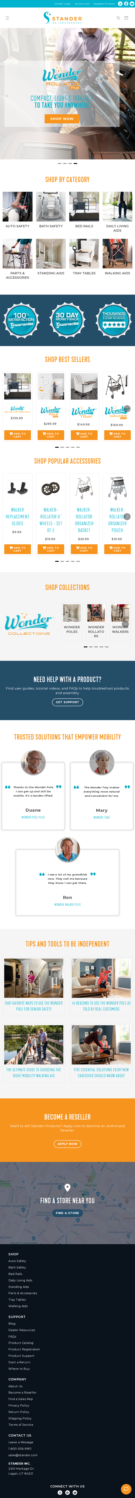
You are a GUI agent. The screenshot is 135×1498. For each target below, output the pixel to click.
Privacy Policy (18, 1405)
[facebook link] (126, 4)
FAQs (12, 1336)
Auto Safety (17, 1261)
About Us (15, 1386)
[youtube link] (75, 1492)
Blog (11, 1323)
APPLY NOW (68, 1144)
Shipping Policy (20, 1418)
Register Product (104, 3)
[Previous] (7, 96)
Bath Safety (17, 1267)
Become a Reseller (22, 1392)
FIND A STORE (67, 1213)
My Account (82, 3)
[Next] (127, 96)
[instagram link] (120, 3)
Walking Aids (18, 1306)
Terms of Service (20, 1424)
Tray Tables (17, 1299)
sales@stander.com (22, 1455)
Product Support (21, 1356)
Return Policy (18, 1412)
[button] (7, 18)
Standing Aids (18, 1287)
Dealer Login (63, 3)
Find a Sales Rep (20, 1399)
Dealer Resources (21, 1330)
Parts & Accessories (22, 1293)
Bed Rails (15, 1274)
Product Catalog (21, 1343)
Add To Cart (19, 435)
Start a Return (19, 1362)
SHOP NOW (62, 119)
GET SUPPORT (67, 702)
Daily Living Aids (20, 1280)
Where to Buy (19, 1368)
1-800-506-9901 (19, 1448)
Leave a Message (20, 1442)
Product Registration (24, 1349)
